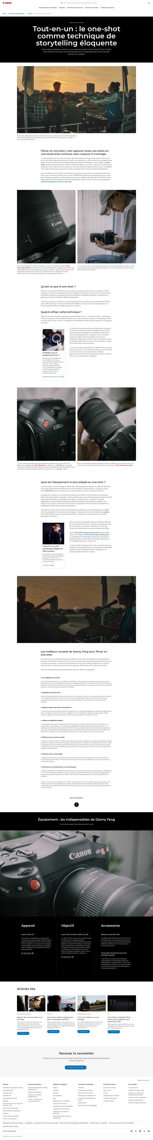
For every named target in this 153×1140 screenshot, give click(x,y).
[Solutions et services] (99, 8)
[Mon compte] (148, 3)
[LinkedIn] (140, 1131)
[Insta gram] (135, 1131)
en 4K (107, 510)
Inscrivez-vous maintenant (75, 1067)
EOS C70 (59, 465)
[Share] (76, 804)
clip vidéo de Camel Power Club (86, 532)
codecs (106, 512)
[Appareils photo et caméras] (57, 8)
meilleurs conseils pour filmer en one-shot (56, 182)
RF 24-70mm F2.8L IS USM (124, 465)
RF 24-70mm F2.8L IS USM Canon (97, 535)
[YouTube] (148, 1131)
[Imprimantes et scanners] (84, 8)
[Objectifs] (65, 8)
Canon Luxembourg (9, 1131)
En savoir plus (23, 1033)
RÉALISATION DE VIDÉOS (76, 22)
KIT (108, 1014)
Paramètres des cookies (10, 1126)
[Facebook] (131, 1131)
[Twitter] (144, 1131)
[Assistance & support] (115, 8)
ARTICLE (49, 1014)
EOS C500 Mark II (40, 465)
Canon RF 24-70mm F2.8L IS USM (74, 934)
